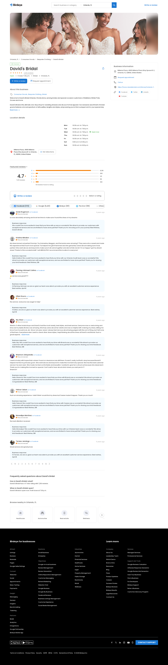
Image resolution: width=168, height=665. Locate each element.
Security (39, 653)
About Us (109, 553)
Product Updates (112, 576)
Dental (77, 556)
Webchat (13, 575)
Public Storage (80, 576)
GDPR (45, 653)
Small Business (43, 553)
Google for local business (47, 564)
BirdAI (12, 619)
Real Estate (79, 580)
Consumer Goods (28, 59)
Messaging (14, 597)
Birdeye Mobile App (16, 633)
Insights (13, 604)
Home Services (80, 566)
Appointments (15, 582)
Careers (109, 580)
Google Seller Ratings (17, 566)
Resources (109, 566)
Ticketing (13, 610)
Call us (120, 82)
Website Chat (43, 585)
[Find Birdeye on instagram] (124, 642)
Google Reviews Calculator (137, 564)
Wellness (78, 587)
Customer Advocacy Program (138, 592)
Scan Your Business (134, 575)
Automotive (79, 553)
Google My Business (45, 592)
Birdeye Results (111, 590)
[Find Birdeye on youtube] (128, 642)
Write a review (150, 5)
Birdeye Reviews (111, 587)
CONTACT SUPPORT (147, 642)
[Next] (102, 515)
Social (12, 578)
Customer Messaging (46, 578)
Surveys (12, 600)
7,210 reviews (28, 73)
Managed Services (134, 553)
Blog (107, 570)
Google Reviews (43, 588)
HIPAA (50, 653)
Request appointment (42, 81)
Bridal (35, 76)
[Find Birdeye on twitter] (116, 642)
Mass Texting (14, 585)
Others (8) (103, 206)
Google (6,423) (44, 206)
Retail (77, 583)
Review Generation (45, 571)
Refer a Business (133, 588)
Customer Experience (45, 602)
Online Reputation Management (49, 575)
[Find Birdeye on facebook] (112, 642)
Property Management (83, 573)
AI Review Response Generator (138, 568)
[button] (49, 463)
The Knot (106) (84, 206)
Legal (77, 570)
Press (108, 573)
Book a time (110, 563)
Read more (14, 110)
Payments (13, 588)
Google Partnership (17, 629)
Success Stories (111, 583)
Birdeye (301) (64, 206)
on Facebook (33, 212)
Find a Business (133, 578)
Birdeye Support (133, 585)
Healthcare (79, 563)
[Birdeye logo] (16, 5)
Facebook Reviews (44, 595)
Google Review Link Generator (138, 571)
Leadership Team (112, 556)
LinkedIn (146, 92)
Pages (12, 563)
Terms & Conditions (17, 653)
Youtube (123, 96)
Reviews (13, 556)
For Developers (133, 582)
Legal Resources (111, 594)
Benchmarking (15, 607)
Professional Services (135, 556)
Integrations (14, 626)
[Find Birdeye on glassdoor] (132, 642)
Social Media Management (47, 605)
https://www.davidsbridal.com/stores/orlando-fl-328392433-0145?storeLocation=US (136, 87)
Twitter (135, 92)
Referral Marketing (44, 582)
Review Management (45, 568)
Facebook (124, 92)
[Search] (114, 5)
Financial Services (81, 559)
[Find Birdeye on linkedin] (120, 642)
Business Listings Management (49, 599)
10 (46, 464)
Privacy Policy (30, 653)
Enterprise (41, 556)
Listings (12, 553)
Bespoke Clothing (44, 59)
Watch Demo (111, 559)
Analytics (13, 622)
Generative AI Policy (66, 653)
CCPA (56, 653)
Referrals (13, 559)
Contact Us (110, 597)
